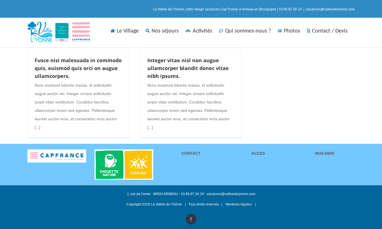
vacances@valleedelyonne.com (330, 9)
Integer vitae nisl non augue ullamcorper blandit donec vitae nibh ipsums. (188, 68)
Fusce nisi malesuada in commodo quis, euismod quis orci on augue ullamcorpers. (78, 68)
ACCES (258, 153)
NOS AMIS (325, 153)
